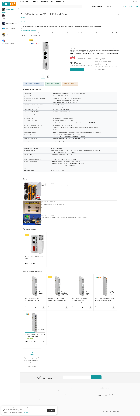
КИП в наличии (75, 26)
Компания (41, 387)
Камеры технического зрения (28, 26)
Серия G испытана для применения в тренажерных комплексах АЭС (64, 217)
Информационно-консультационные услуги (90, 26)
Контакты (40, 392)
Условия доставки (85, 392)
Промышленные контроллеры (28, 32)
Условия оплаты (85, 390)
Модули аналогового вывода (86, 32)
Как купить (84, 387)
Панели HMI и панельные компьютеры (61, 26)
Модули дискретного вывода (57, 32)
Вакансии (40, 394)
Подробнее (25, 412)
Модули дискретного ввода (43, 32)
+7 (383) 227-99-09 (97, 6)
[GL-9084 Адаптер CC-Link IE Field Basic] (45, 55)
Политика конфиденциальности (66, 392)
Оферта (60, 390)
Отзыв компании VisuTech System (52, 204)
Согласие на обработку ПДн (65, 394)
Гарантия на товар (85, 394)
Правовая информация (65, 387)
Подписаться (96, 377)
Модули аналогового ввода (72, 32)
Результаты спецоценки (43, 399)
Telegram (97, 400)
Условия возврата (85, 397)
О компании (41, 390)
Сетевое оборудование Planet (43, 26)
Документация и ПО (53, 83)
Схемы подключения (70, 83)
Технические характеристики (33, 83)
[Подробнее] (41, 189)
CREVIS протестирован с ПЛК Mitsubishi (55, 186)
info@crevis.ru (111, 6)
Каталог (23, 387)
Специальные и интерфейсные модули (104, 32)
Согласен (51, 410)
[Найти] (80, 6)
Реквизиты (40, 397)
